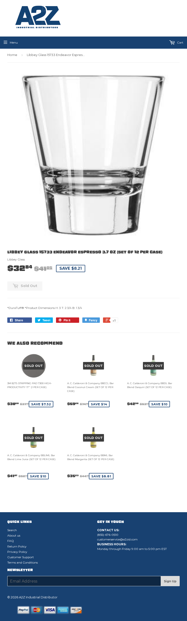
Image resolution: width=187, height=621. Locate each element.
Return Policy (17, 546)
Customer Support (20, 557)
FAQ (10, 541)
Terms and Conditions (22, 562)
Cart (179, 42)
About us (13, 535)
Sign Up (170, 581)
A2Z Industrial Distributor (38, 597)
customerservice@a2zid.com (117, 539)
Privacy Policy (17, 552)
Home (12, 55)
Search (12, 530)
